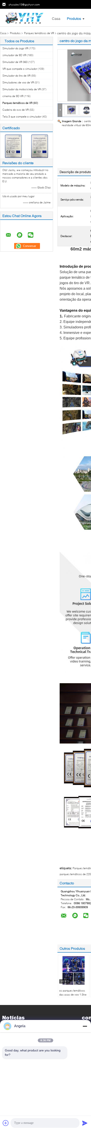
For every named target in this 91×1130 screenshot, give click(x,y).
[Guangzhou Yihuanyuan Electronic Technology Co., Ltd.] (24, 17)
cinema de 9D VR (12, 96)
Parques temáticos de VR (39, 33)
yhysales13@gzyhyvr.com (24, 4)
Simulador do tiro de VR (16, 75)
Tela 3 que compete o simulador (21, 116)
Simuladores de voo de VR (18, 82)
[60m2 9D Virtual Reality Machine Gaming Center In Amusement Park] (71, 109)
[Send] (84, 1123)
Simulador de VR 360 (15, 62)
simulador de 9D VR (14, 55)
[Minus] (84, 1026)
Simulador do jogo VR (15, 48)
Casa (56, 18)
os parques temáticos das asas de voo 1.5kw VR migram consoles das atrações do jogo (73, 996)
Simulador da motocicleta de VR (21, 89)
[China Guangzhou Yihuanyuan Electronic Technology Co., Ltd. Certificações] (13, 145)
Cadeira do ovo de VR (15, 109)
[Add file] (6, 1123)
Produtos (74, 18)
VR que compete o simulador (19, 68)
